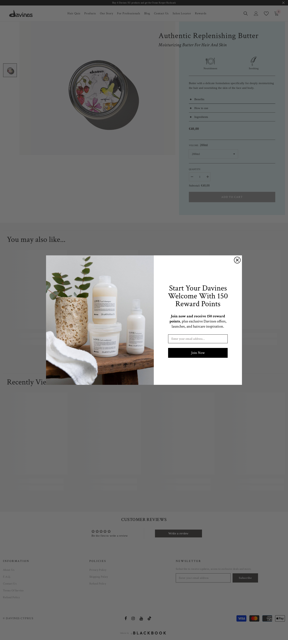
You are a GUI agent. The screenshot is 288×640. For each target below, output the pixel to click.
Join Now (198, 352)
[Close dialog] (237, 260)
